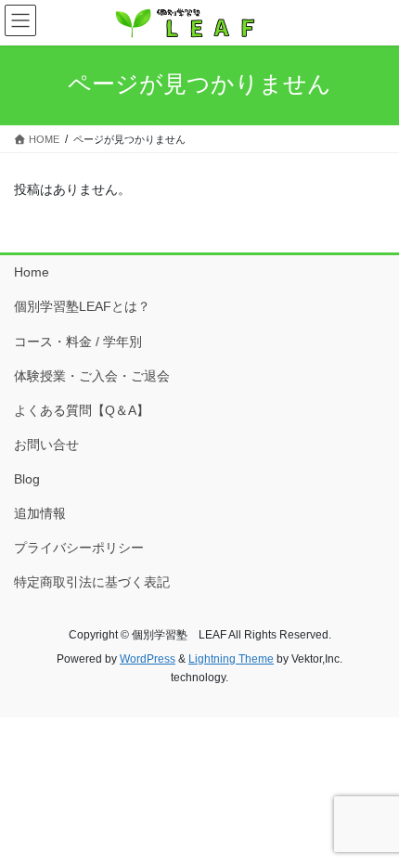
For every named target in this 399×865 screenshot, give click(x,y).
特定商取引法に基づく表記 (92, 582)
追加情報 (40, 513)
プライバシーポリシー (79, 547)
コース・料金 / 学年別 (78, 341)
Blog (27, 478)
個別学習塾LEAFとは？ (82, 306)
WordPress (147, 658)
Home (31, 272)
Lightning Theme (231, 658)
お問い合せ (46, 444)
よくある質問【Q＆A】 (81, 410)
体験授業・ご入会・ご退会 (92, 375)
